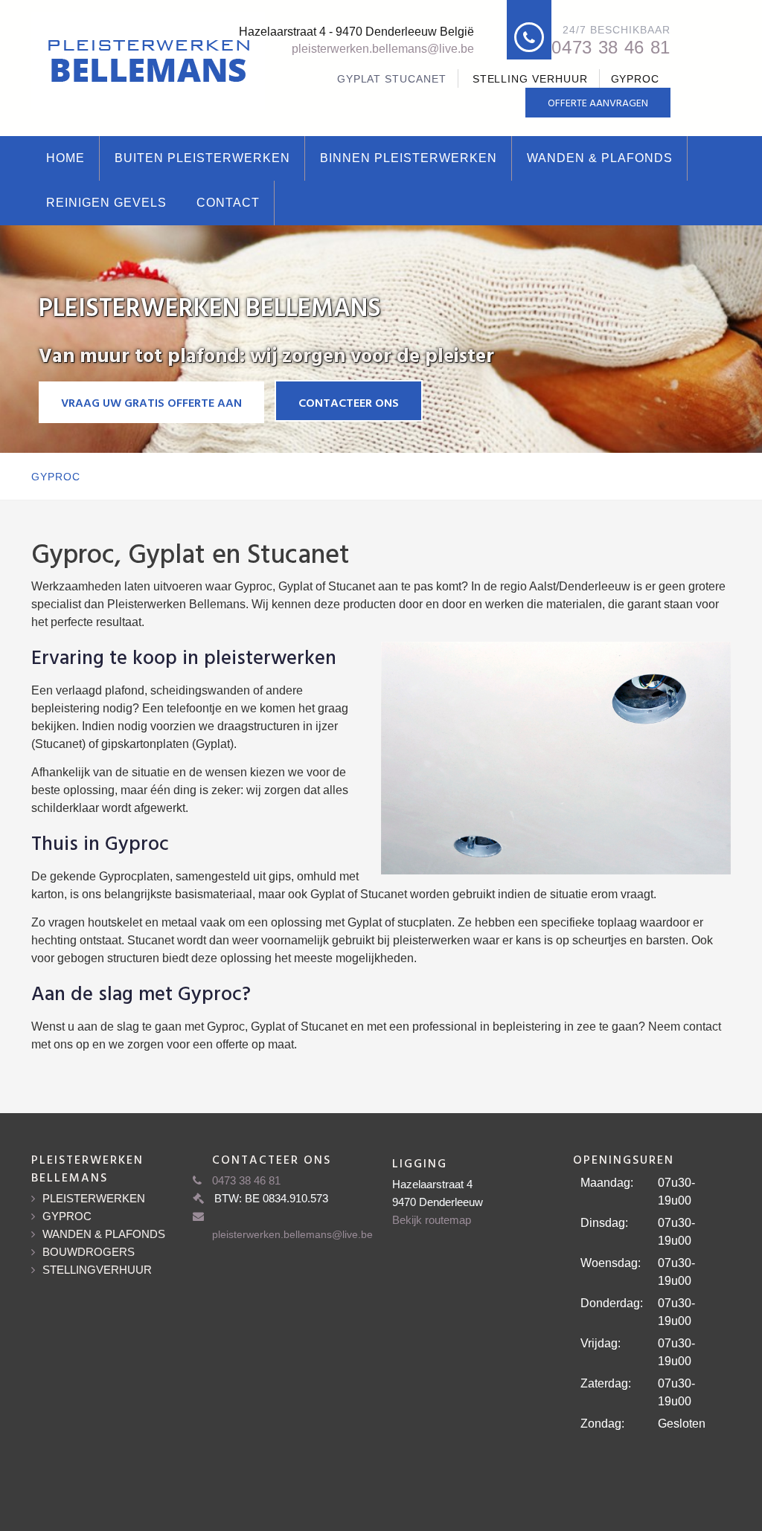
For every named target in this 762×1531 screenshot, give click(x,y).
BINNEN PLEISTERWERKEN (408, 158)
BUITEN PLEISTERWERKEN (202, 158)
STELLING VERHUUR (530, 79)
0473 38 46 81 (610, 47)
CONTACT (228, 202)
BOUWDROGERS (88, 1251)
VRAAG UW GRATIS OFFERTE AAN (151, 402)
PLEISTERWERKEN (93, 1198)
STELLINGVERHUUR (97, 1269)
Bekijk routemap (431, 1219)
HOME (65, 158)
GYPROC (635, 79)
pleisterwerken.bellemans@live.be (383, 48)
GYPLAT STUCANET (391, 79)
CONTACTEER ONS (348, 402)
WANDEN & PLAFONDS (600, 158)
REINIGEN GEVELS (106, 202)
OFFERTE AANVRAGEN (598, 102)
